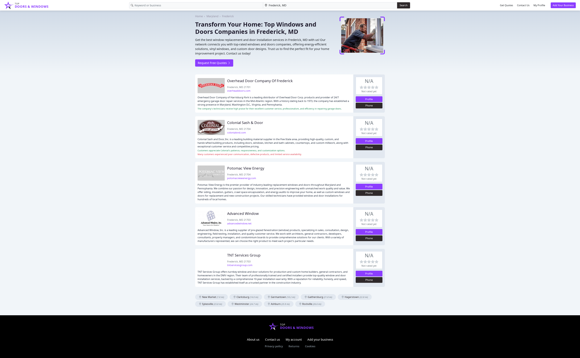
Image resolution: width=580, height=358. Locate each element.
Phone (369, 105)
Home (199, 16)
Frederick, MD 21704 (239, 129)
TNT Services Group (244, 255)
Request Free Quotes (213, 63)
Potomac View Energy (245, 168)
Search (404, 5)
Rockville (311, 304)
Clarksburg (247, 297)
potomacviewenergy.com (241, 178)
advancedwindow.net (239, 223)
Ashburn (280, 304)
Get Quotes (506, 5)
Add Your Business (563, 5)
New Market (212, 297)
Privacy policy (274, 346)
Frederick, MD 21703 (239, 220)
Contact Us (523, 5)
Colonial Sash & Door (245, 122)
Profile (369, 99)
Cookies (310, 346)
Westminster (246, 304)
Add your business (320, 339)
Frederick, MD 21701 (239, 87)
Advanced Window (243, 213)
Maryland (212, 16)
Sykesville (211, 304)
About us (253, 339)
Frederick (228, 16)
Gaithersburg (319, 297)
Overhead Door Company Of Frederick (260, 80)
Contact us (272, 339)
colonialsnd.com (236, 132)
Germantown (282, 297)
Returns (293, 346)
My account (294, 339)
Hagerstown (356, 297)
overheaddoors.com (238, 90)
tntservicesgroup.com (239, 265)
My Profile (539, 5)
